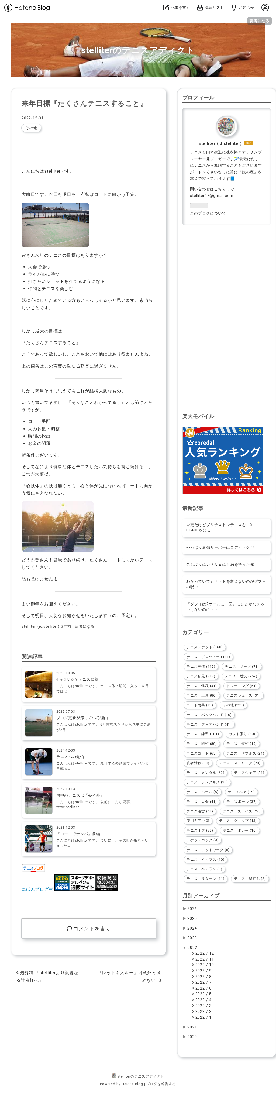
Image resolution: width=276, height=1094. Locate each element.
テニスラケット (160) (205, 647)
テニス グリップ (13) (238, 821)
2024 (192, 928)
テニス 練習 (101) (203, 734)
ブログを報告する (161, 1084)
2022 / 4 (203, 1000)
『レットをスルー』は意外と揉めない (129, 976)
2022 (192, 947)
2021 (192, 1027)
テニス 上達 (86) (202, 695)
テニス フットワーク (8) (208, 850)
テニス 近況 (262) (241, 676)
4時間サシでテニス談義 (77, 679)
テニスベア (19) (241, 792)
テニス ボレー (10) (240, 830)
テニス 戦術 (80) (202, 744)
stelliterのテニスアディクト (138, 50)
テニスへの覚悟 (70, 757)
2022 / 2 (203, 1011)
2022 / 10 (204, 965)
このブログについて (208, 213)
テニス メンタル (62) (205, 773)
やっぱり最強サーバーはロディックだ (220, 547)
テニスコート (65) (202, 753)
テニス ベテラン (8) (204, 869)
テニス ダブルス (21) (245, 753)
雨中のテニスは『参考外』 (80, 795)
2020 (192, 1037)
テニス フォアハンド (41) (209, 724)
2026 (192, 909)
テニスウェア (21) (249, 773)
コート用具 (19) (200, 705)
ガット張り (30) (242, 734)
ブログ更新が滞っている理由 (82, 718)
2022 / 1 (203, 1017)
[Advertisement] (226, 277)
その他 (31, 128)
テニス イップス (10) (205, 860)
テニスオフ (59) (200, 830)
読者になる (260, 20)
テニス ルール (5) (203, 792)
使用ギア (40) (198, 821)
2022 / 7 (203, 982)
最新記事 (193, 508)
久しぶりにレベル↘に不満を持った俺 (220, 564)
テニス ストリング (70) (240, 763)
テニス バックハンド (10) (209, 715)
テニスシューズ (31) (243, 695)
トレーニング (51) (241, 686)
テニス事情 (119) (201, 666)
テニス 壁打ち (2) (250, 879)
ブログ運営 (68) (200, 811)
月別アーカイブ (201, 896)
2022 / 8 (203, 977)
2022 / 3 (203, 1006)
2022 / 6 (203, 988)
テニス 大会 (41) (202, 802)
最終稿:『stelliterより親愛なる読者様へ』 (47, 976)
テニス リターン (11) (205, 879)
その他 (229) (233, 705)
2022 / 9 (203, 971)
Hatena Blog (132, 1084)
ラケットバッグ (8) (203, 840)
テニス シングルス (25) (207, 782)
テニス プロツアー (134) (208, 657)
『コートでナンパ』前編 (78, 834)
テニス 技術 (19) (241, 744)
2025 (192, 918)
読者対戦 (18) (198, 763)
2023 (192, 938)
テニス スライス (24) (242, 811)
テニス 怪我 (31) (202, 686)
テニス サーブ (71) (242, 666)
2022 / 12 (204, 953)
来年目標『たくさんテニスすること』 (84, 103)
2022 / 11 (204, 959)
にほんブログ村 (37, 889)
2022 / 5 (203, 994)
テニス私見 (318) (201, 676)
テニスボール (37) (241, 802)
